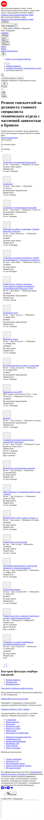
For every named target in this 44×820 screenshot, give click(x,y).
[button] (3, 47)
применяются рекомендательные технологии (21, 773)
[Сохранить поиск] (3, 93)
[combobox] (12, 78)
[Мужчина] (7, 158)
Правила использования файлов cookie (17, 19)
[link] (5, 40)
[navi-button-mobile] (3, 54)
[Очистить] (4, 84)
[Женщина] (7, 224)
